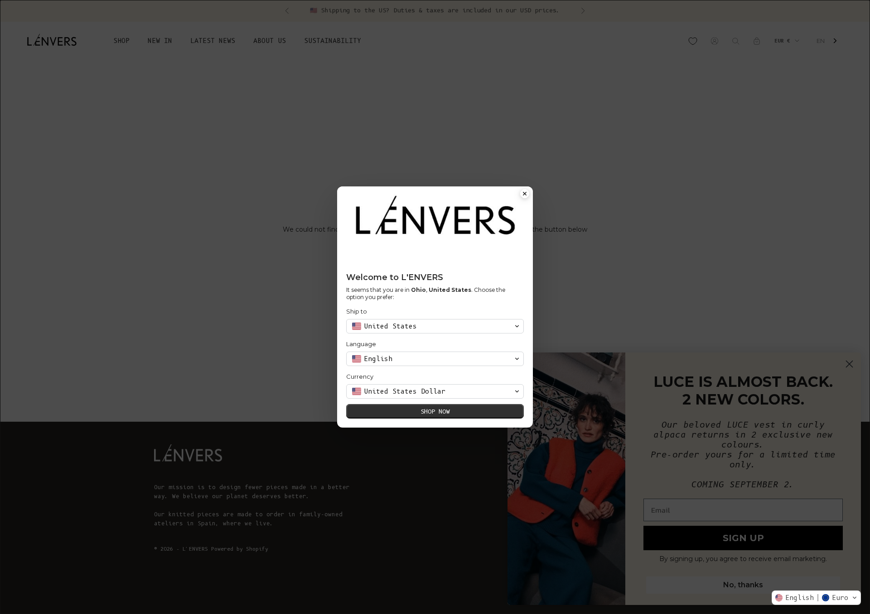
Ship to (356, 311)
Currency (359, 376)
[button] (816, 597)
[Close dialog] (525, 194)
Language (361, 343)
